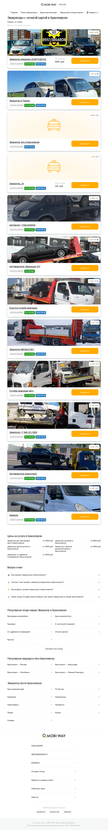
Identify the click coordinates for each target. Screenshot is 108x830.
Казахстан (54, 812)
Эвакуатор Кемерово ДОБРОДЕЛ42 (27, 59)
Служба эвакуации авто (21, 391)
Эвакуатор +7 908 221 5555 (23, 432)
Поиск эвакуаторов (29, 12)
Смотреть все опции (54, 649)
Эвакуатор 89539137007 (21, 349)
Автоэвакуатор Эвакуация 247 (24, 266)
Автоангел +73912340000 (22, 225)
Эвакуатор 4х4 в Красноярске (24, 142)
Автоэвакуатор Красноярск (23, 473)
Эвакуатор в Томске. (19, 100)
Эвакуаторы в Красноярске (71, 12)
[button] (51, 53)
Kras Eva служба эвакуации (23, 308)
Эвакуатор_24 (16, 183)
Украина (67, 812)
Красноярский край (48, 12)
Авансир (13, 515)
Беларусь (41, 812)
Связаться (84, 61)
